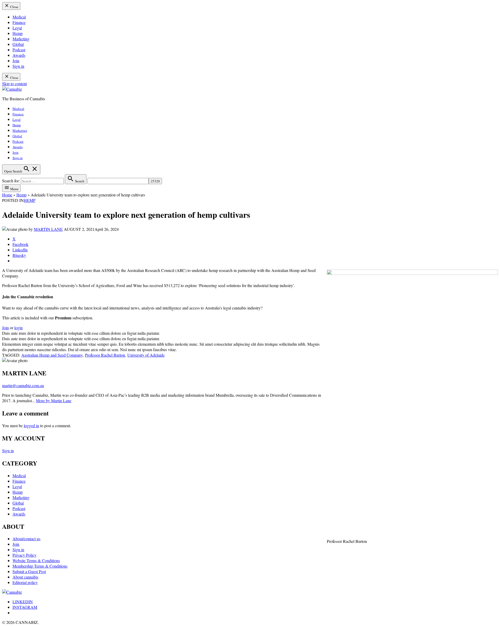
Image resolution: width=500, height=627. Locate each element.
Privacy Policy (24, 555)
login (18, 327)
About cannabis (25, 577)
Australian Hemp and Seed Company (52, 355)
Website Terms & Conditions (36, 560)
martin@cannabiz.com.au (23, 385)
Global (18, 44)
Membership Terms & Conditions (39, 566)
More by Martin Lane (53, 400)
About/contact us (26, 538)
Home (7, 194)
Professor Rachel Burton (105, 355)
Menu (13, 189)
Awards (18, 55)
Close (13, 6)
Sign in (18, 66)
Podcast (18, 49)
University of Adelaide (146, 355)
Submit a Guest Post (29, 571)
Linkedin (22, 601)
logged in (31, 425)
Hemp (17, 33)
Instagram (24, 607)
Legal (17, 27)
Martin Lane (48, 229)
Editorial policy (25, 582)
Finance (19, 22)
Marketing (20, 38)
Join (15, 60)
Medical (19, 17)
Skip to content (14, 83)
